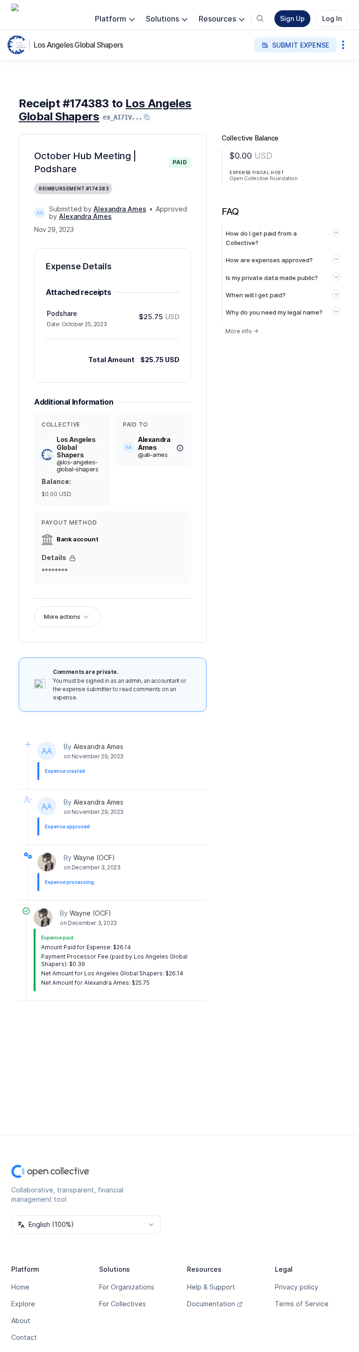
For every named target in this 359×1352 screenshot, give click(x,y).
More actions (62, 616)
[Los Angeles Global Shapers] (18, 44)
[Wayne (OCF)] (46, 862)
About (20, 1320)
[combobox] (86, 1224)
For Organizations (126, 1287)
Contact (24, 1337)
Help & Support (211, 1287)
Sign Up (292, 18)
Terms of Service (302, 1304)
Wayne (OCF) (94, 858)
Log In (332, 18)
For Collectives (122, 1304)
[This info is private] (72, 558)
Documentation (211, 1304)
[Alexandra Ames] (39, 212)
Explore (23, 1304)
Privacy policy (296, 1287)
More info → (241, 331)
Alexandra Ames (98, 746)
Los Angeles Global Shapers (78, 44)
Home (20, 1287)
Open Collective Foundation (264, 178)
